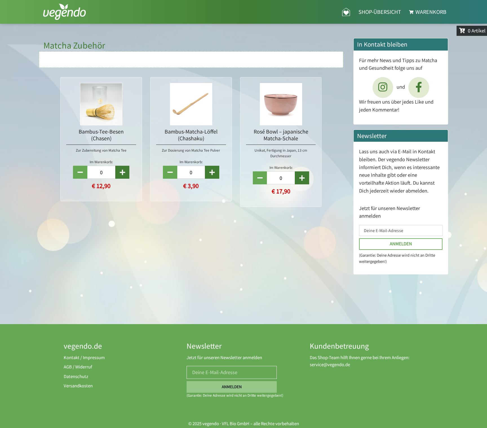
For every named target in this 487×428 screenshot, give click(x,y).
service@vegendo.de (330, 365)
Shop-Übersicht (379, 11)
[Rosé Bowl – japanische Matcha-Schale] (281, 104)
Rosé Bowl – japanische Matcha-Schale (281, 135)
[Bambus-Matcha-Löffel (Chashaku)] (191, 104)
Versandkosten (78, 386)
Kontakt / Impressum (84, 358)
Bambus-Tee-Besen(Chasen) (101, 135)
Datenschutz (76, 376)
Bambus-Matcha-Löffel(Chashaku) (191, 135)
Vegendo (64, 11)
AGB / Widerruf (78, 367)
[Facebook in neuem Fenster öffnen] (418, 87)
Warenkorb (430, 11)
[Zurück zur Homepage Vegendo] (346, 12)
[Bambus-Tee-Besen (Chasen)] (101, 104)
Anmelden (401, 244)
